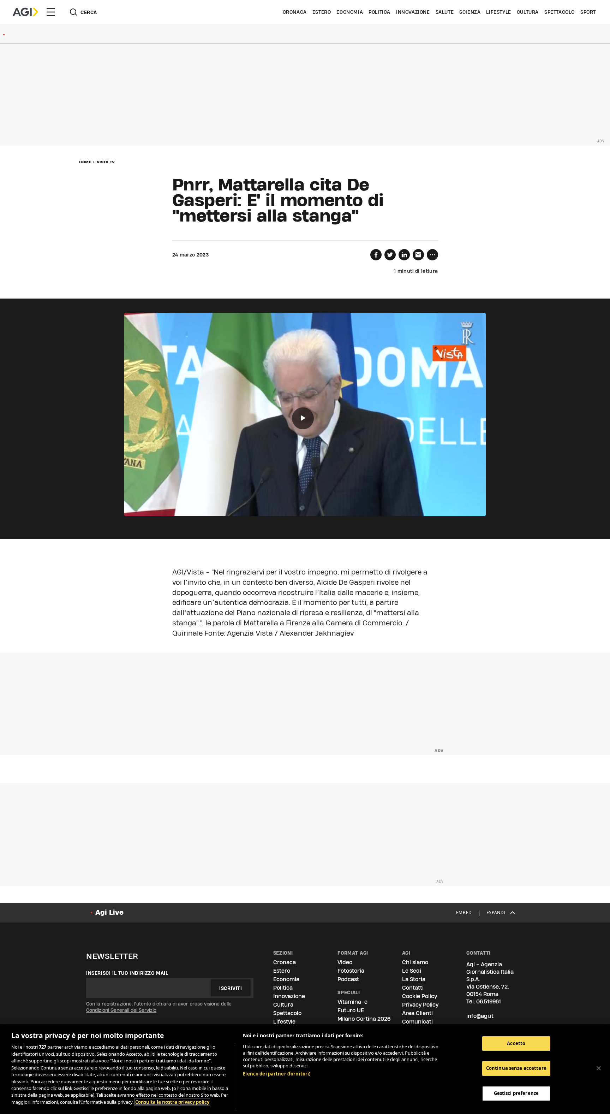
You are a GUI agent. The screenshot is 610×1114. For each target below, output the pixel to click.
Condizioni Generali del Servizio (121, 1010)
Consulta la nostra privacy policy (172, 1102)
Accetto (516, 1043)
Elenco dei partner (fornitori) (276, 1074)
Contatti (413, 987)
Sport (588, 12)
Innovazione (413, 12)
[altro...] (432, 254)
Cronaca (295, 12)
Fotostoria (350, 970)
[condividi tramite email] (418, 254)
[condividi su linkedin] (404, 254)
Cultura (528, 12)
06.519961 (488, 1001)
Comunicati (417, 1021)
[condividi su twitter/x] (390, 254)
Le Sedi (411, 970)
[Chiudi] (598, 1068)
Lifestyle (498, 12)
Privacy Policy (420, 1004)
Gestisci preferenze (516, 1093)
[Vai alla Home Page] (25, 12)
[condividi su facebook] (376, 254)
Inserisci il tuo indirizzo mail (127, 973)
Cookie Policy (419, 996)
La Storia (413, 979)
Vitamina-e (352, 1001)
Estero (321, 12)
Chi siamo (415, 962)
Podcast (348, 979)
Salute (445, 12)
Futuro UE (350, 1010)
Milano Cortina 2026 (363, 1018)
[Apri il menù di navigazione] (50, 12)
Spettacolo (559, 12)
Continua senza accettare (516, 1068)
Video (344, 962)
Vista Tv (106, 161)
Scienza (469, 12)
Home (85, 161)
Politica (379, 12)
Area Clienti (417, 1013)
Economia (349, 12)
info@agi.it (480, 1016)
